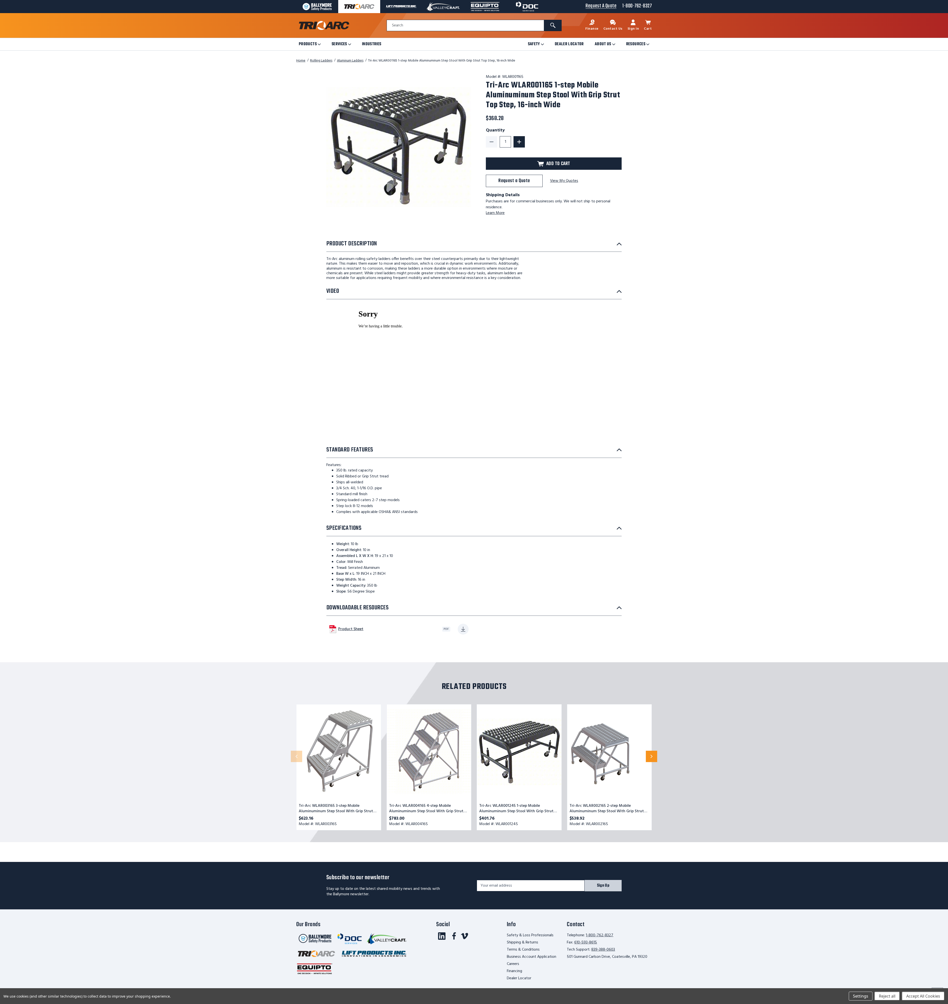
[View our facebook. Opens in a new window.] (454, 936)
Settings (860, 996)
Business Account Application (531, 957)
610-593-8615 (585, 942)
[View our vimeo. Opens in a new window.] (464, 936)
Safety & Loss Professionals (530, 935)
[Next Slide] (651, 756)
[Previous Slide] (296, 756)
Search (397, 25)
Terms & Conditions (523, 949)
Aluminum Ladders (350, 61)
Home (300, 61)
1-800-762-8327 (599, 935)
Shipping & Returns (522, 942)
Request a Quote (514, 181)
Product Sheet (350, 629)
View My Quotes (564, 181)
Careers (513, 964)
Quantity (495, 130)
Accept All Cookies (923, 996)
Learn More (495, 213)
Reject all (887, 996)
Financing (514, 971)
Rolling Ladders (321, 61)
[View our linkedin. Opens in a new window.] (441, 936)
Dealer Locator (519, 978)
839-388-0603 (603, 949)
